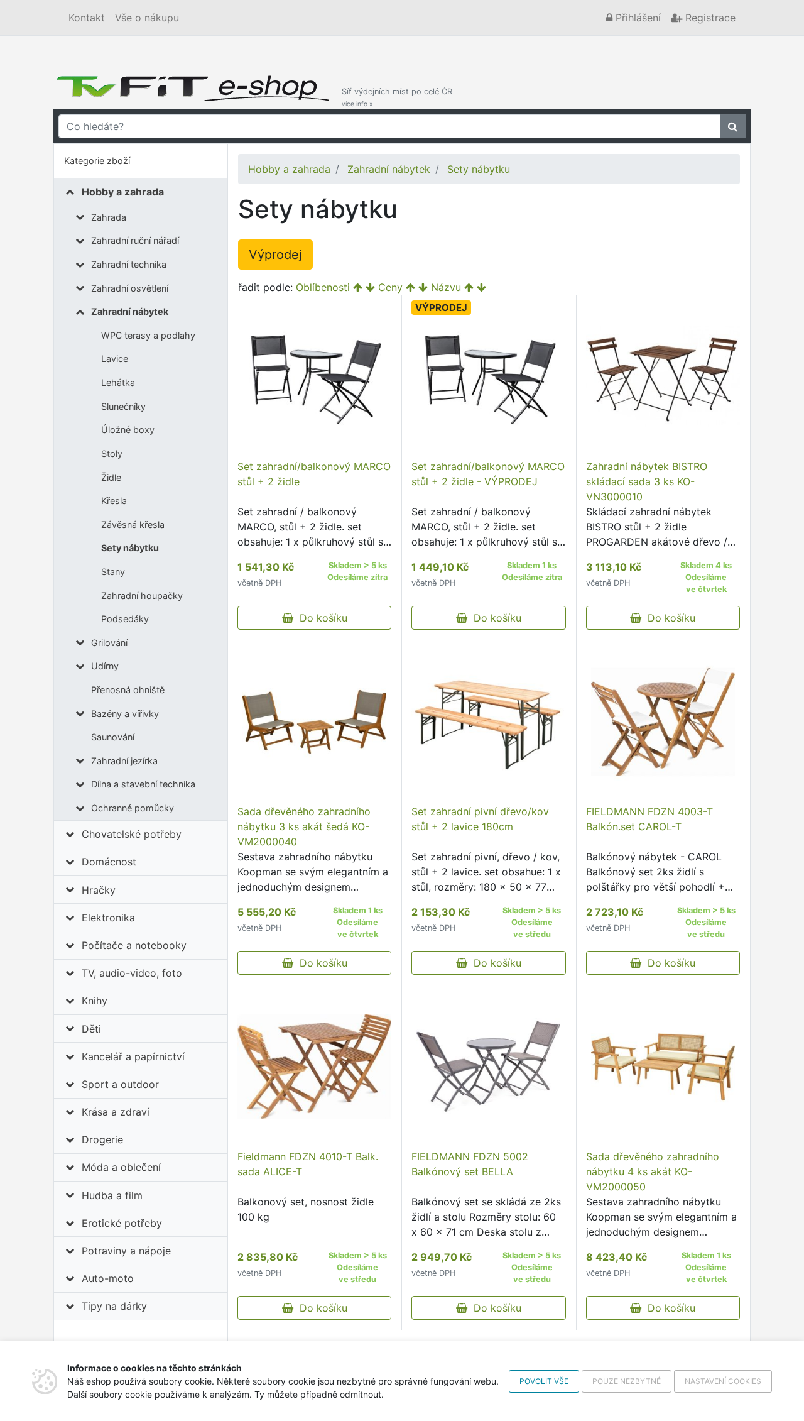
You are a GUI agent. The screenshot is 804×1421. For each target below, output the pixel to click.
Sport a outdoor (120, 1084)
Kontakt (86, 17)
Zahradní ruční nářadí (135, 240)
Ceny (390, 287)
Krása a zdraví (115, 1112)
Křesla (114, 500)
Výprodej (275, 254)
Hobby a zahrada (123, 191)
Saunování (112, 737)
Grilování (109, 642)
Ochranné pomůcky (132, 808)
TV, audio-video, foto (132, 973)
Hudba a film (112, 1195)
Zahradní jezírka (124, 760)
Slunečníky (123, 406)
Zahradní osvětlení (129, 288)
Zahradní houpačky (142, 595)
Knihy (94, 1000)
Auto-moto (108, 1278)
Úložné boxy (128, 429)
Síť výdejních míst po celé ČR (397, 97)
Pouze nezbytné (626, 1381)
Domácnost (109, 861)
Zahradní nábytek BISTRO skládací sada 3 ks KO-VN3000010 (646, 481)
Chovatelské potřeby (132, 834)
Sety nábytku (130, 547)
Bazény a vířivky (125, 713)
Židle (111, 477)
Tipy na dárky (114, 1306)
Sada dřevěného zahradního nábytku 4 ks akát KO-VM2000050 (652, 1171)
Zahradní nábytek (129, 311)
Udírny (105, 666)
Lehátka (118, 382)
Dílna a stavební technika (143, 784)
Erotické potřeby (122, 1223)
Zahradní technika (128, 264)
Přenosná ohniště (128, 689)
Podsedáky (125, 618)
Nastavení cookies (723, 1381)
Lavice (114, 358)
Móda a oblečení (121, 1167)
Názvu (446, 287)
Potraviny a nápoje (126, 1250)
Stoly (111, 453)
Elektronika (108, 917)
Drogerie (102, 1139)
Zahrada (108, 217)
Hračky (99, 890)
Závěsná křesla (133, 524)
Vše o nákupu (147, 17)
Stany (113, 571)
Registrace (709, 17)
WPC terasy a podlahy (148, 335)
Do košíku (320, 618)
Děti (91, 1029)
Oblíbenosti (323, 287)
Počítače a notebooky (134, 945)
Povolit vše (543, 1381)
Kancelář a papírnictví (133, 1056)
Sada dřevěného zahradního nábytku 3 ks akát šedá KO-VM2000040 (304, 826)
